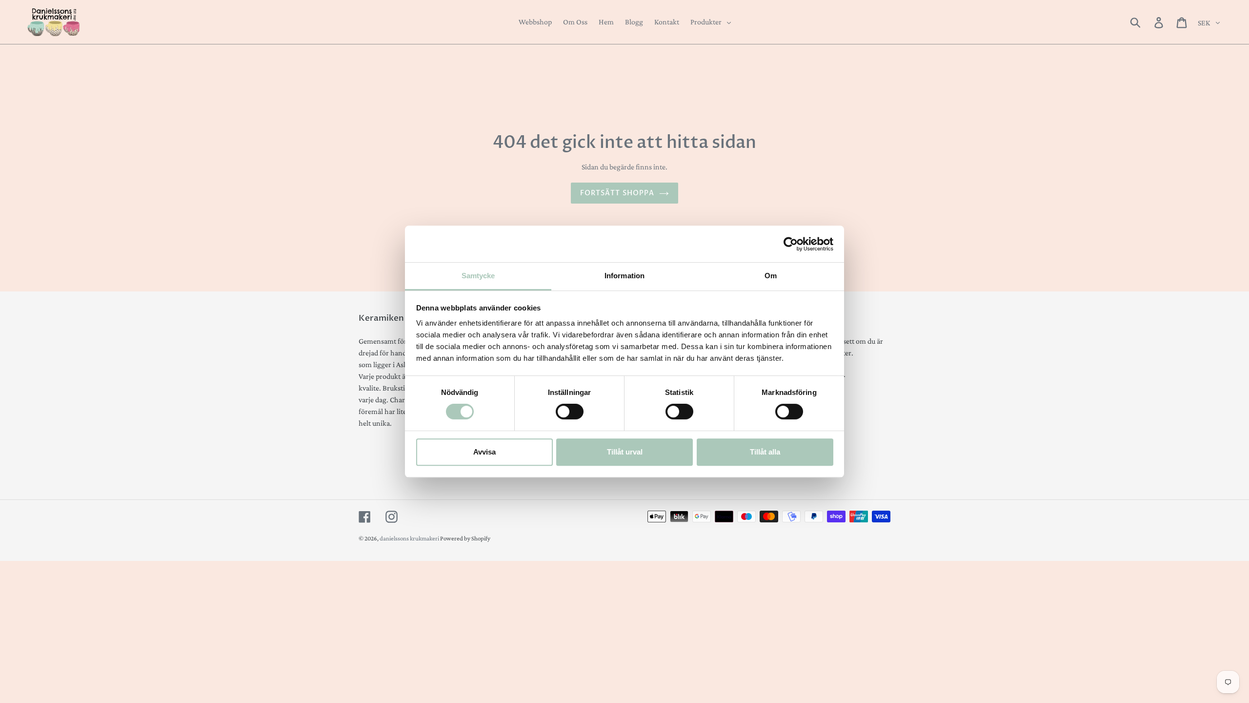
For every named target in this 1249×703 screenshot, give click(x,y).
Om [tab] (771, 275)
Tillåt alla (765, 452)
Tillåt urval (625, 452)
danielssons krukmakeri (410, 538)
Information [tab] (624, 275)
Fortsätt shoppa (617, 193)
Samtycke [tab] (478, 275)
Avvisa (484, 452)
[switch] (570, 411)
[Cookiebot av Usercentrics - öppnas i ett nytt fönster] (790, 244)
